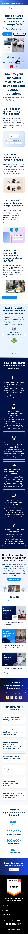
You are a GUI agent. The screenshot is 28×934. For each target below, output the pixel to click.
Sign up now (7, 34)
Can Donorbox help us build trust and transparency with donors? (11, 770)
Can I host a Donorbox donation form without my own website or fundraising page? (12, 795)
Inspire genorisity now (9, 297)
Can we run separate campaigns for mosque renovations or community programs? (10, 782)
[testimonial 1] (12, 353)
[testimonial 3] (15, 353)
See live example (19, 34)
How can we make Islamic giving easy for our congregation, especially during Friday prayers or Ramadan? (12, 745)
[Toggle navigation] (25, 8)
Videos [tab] (19, 601)
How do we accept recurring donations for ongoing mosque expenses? (12, 758)
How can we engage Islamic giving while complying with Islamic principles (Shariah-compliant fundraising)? (11, 731)
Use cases (5, 910)
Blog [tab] (8, 601)
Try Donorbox (14, 870)
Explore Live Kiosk (14, 579)
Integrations (6, 914)
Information (5, 906)
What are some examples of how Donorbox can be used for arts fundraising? (12, 719)
